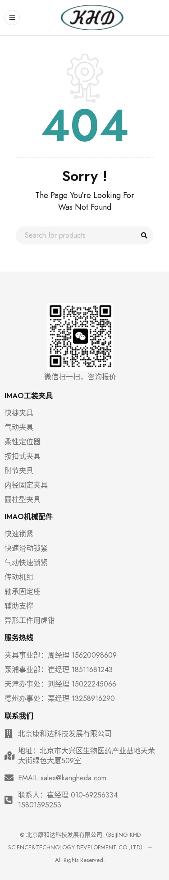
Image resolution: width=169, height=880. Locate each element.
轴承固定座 (23, 591)
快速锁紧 (19, 534)
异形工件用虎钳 (30, 620)
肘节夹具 (19, 470)
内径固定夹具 (26, 485)
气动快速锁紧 (26, 562)
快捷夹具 (19, 413)
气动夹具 (19, 427)
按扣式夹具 (23, 456)
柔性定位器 (23, 442)
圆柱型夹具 (23, 499)
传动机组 (19, 577)
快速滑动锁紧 (26, 548)
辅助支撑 (19, 606)
